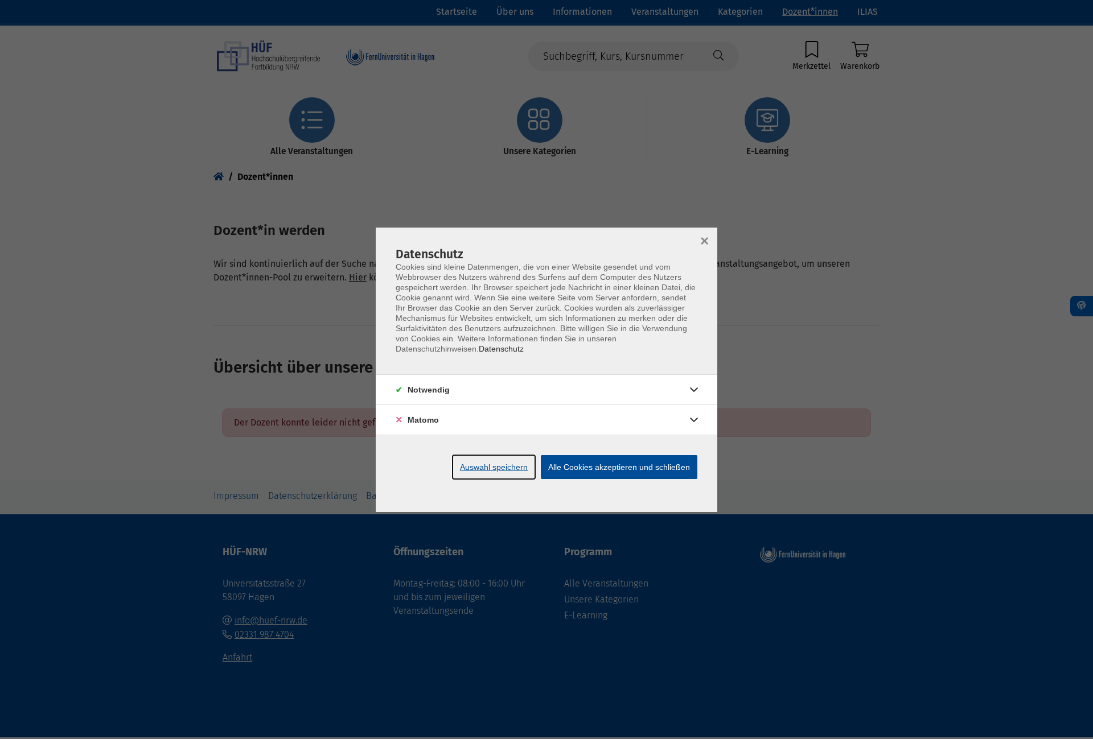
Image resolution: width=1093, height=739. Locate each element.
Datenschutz (501, 348)
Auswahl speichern (494, 467)
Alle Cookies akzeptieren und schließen (619, 467)
